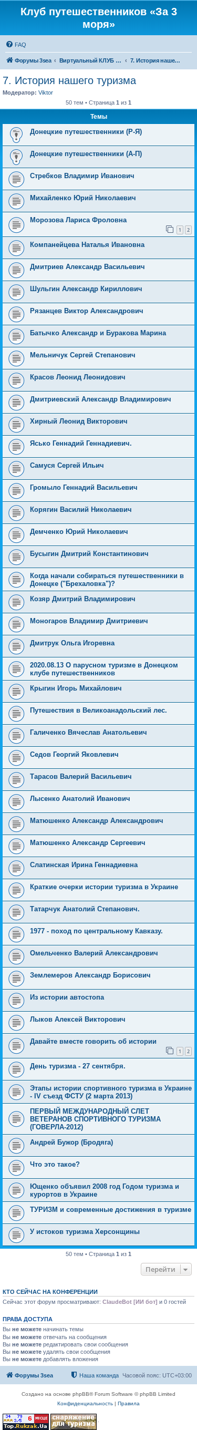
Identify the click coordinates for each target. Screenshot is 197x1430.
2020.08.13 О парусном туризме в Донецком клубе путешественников (104, 669)
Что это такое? (55, 1164)
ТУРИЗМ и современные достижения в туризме (110, 1209)
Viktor (45, 92)
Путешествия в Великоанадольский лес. (98, 710)
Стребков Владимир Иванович (82, 176)
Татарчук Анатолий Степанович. (85, 909)
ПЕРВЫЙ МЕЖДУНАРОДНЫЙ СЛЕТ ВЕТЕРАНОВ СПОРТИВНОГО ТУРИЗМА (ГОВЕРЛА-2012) (95, 1119)
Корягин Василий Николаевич (81, 509)
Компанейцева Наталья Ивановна (87, 245)
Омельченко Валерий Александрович (94, 953)
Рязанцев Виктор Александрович (86, 311)
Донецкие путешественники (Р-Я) (86, 132)
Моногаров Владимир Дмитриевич (89, 621)
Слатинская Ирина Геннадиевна (84, 865)
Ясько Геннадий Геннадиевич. (81, 443)
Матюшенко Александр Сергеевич (88, 843)
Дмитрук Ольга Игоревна (72, 643)
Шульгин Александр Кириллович (86, 289)
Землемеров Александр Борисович (90, 975)
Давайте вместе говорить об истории (93, 1041)
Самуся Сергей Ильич (67, 465)
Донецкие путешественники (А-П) (86, 154)
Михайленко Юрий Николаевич (83, 198)
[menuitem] (15, 44)
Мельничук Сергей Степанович (83, 355)
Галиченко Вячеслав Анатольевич (88, 732)
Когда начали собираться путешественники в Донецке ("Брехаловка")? (107, 580)
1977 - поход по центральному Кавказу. (96, 931)
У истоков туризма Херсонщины (85, 1232)
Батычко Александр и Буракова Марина (98, 333)
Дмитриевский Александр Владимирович (100, 399)
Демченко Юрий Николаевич (79, 532)
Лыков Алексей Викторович (78, 1019)
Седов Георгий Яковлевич (74, 754)
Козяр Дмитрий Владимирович (83, 599)
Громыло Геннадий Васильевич (84, 487)
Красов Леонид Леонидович (78, 377)
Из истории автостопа (67, 997)
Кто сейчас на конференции (50, 1292)
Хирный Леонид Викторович (79, 421)
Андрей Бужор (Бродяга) (71, 1142)
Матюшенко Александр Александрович (96, 821)
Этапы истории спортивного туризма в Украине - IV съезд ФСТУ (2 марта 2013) (111, 1092)
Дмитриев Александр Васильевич (87, 267)
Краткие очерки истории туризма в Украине (104, 887)
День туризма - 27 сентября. (78, 1066)
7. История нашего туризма (69, 80)
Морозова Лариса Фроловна (78, 220)
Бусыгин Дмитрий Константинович (89, 554)
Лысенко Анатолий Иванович (80, 799)
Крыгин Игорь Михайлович (76, 688)
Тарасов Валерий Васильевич (81, 776)
